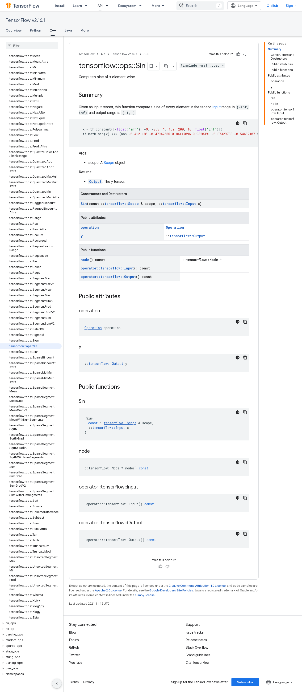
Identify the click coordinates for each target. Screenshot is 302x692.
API (100, 6)
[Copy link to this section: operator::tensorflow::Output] (147, 523)
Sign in (291, 6)
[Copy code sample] (245, 123)
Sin (84, 203)
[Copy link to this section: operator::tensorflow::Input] (142, 487)
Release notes (196, 640)
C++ (53, 30)
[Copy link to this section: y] (86, 347)
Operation (175, 227)
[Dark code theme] (237, 123)
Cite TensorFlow (198, 662)
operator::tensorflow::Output (108, 276)
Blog (72, 632)
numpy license (145, 595)
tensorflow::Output (187, 236)
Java (68, 30)
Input (216, 107)
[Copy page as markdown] (166, 66)
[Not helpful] (245, 54)
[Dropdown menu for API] (108, 5)
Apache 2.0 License (108, 590)
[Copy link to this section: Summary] (107, 95)
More (156, 6)
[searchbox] (32, 45)
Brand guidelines (198, 655)
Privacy (88, 682)
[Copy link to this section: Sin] (89, 401)
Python (35, 30)
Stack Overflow (197, 647)
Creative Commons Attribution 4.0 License (197, 585)
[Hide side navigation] (57, 683)
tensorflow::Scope (122, 203)
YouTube (76, 662)
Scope (109, 162)
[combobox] (200, 5)
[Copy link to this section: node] (94, 451)
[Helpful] (238, 54)
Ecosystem (127, 6)
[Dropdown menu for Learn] (87, 5)
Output (95, 181)
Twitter (74, 655)
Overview (13, 30)
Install (59, 6)
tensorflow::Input (179, 203)
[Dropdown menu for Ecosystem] (141, 5)
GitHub (272, 6)
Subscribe (245, 682)
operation (90, 227)
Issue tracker (195, 632)
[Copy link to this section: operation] (104, 311)
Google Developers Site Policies (171, 590)
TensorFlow (87, 54)
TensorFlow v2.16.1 (25, 20)
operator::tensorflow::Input (107, 268)
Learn (77, 6)
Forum (74, 640)
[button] (31, 623)
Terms (74, 682)
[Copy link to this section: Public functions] (124, 387)
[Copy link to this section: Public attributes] (125, 297)
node (85, 259)
